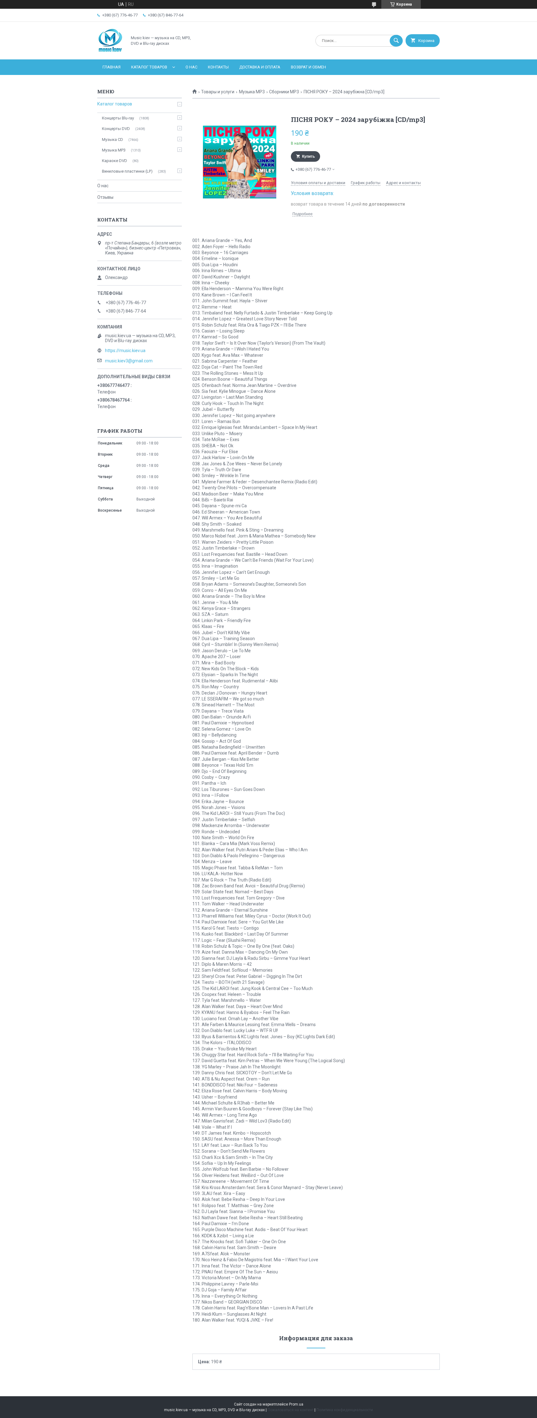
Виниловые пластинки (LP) (127, 171)
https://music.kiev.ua (125, 350)
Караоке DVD (114, 160)
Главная (112, 67)
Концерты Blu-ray (118, 118)
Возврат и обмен (308, 67)
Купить (308, 156)
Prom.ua (296, 1404)
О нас (191, 67)
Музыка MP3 (252, 91)
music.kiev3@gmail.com (129, 360)
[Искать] (396, 41)
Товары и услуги (217, 91)
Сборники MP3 (284, 91)
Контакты (218, 67)
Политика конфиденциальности (344, 1410)
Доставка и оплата (259, 67)
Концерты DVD (116, 128)
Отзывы (105, 197)
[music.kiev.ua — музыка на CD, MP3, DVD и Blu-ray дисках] (110, 51)
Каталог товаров (149, 67)
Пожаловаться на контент (291, 1410)
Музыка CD (112, 139)
